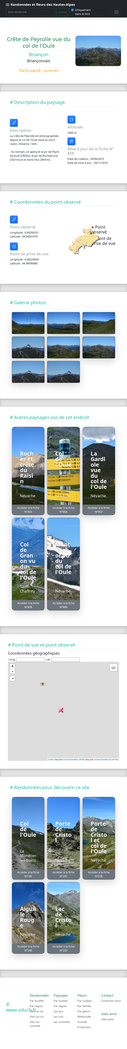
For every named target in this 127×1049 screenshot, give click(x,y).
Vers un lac (36, 1011)
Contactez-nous (111, 1001)
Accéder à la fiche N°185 (28, 874)
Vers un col (37, 1016)
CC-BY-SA (113, 759)
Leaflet (51, 759)
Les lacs (58, 1011)
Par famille (84, 1006)
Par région (36, 1006)
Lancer (63, 12)
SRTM (81, 759)
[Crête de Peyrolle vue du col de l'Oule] (28, 323)
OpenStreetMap (71, 759)
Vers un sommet (35, 1024)
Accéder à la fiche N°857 (99, 510)
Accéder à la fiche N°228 (99, 874)
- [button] (12, 671)
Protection (84, 1027)
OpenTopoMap (102, 759)
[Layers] (113, 667)
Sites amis (107, 1019)
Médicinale (84, 1016)
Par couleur (84, 1001)
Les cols (58, 1016)
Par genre (83, 1011)
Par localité (37, 1001)
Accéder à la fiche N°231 (63, 874)
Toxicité (82, 1022)
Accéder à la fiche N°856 (63, 510)
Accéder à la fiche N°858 (28, 605)
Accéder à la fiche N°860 (63, 605)
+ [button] (12, 666)
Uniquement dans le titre (83, 12)
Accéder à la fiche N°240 (28, 948)
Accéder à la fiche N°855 (28, 510)
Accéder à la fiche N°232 (63, 948)
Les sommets (62, 1022)
